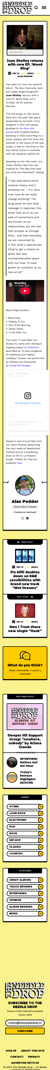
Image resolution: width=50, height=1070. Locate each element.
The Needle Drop (23, 1067)
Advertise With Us (25, 1062)
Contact (17, 1056)
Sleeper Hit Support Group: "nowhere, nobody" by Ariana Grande (25, 741)
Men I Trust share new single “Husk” (25, 629)
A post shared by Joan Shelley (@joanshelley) (27, 431)
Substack (33, 347)
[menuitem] (11, 1051)
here (19, 462)
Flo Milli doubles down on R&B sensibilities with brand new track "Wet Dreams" (25, 580)
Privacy (34, 1056)
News (30, 73)
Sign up (11, 1050)
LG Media (41, 1067)
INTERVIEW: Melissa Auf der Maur (29, 762)
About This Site (32, 1050)
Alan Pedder (25, 76)
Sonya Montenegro (20, 365)
